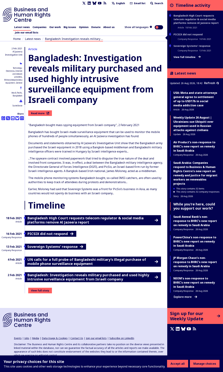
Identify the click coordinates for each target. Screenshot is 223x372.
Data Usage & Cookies (55, 338)
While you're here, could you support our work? (194, 206)
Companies (40, 27)
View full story (40, 290)
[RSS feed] (105, 3)
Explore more (183, 297)
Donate (96, 27)
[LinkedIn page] (89, 3)
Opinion (84, 27)
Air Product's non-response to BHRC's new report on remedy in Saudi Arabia (194, 146)
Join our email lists (26, 32)
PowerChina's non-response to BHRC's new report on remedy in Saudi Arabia (194, 241)
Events (18, 338)
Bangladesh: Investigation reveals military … (74, 39)
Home (17, 39)
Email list (139, 3)
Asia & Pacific (16, 92)
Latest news (22, 27)
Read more (38, 113)
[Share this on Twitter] (8, 118)
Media (35, 338)
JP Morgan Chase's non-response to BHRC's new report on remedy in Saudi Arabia (195, 262)
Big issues (70, 27)
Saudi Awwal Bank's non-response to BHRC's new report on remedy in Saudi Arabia (195, 221)
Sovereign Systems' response (192, 46)
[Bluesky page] (94, 3)
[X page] (84, 3)
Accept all (178, 364)
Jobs (26, 338)
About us (109, 27)
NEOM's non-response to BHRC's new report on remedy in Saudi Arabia (194, 282)
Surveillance (17, 105)
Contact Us (76, 338)
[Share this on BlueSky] (17, 118)
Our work (55, 27)
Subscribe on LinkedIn (121, 338)
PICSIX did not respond (188, 34)
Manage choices (204, 364)
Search (158, 3)
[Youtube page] (100, 3)
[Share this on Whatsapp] (3, 118)
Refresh (209, 83)
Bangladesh (17, 95)
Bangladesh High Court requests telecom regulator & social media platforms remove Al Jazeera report (196, 19)
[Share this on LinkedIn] (13, 118)
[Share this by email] (22, 118)
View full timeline (185, 57)
